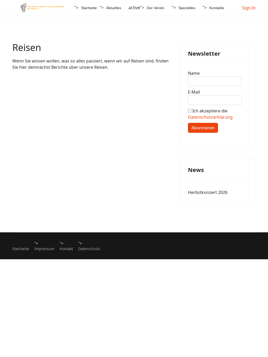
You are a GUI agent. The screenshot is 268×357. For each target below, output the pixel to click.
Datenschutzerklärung (210, 117)
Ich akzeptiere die (210, 114)
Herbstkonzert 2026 (207, 192)
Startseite (89, 8)
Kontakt (66, 248)
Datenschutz (89, 248)
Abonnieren (203, 128)
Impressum (44, 248)
